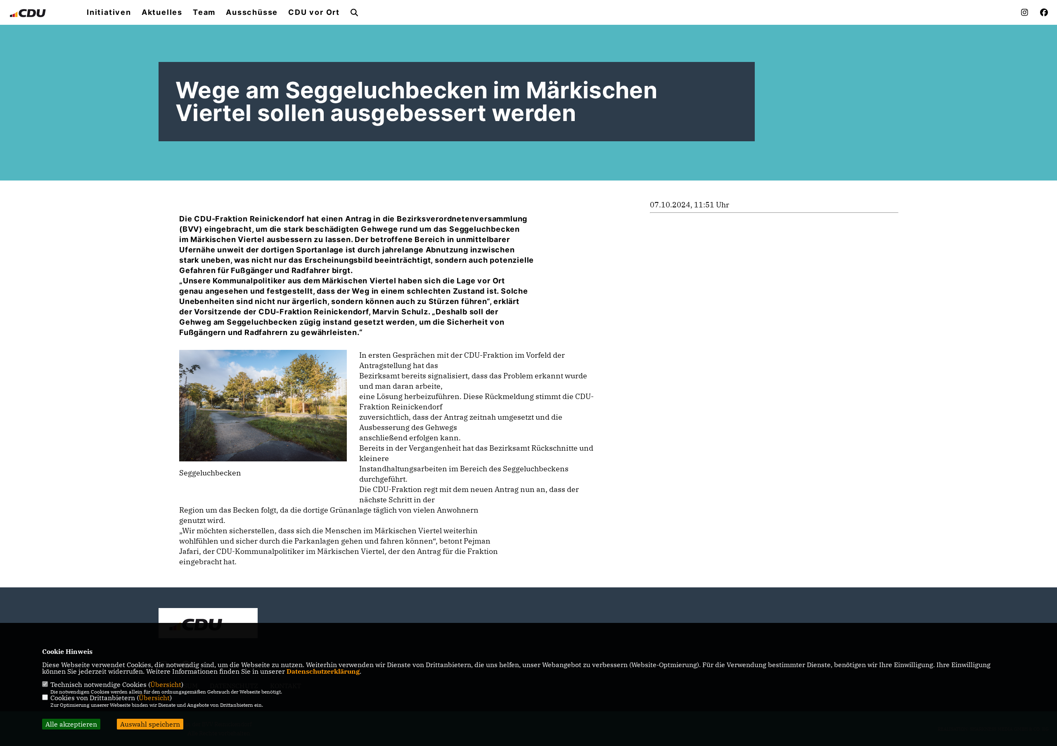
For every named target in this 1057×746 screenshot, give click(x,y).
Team (204, 12)
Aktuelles (162, 12)
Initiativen (109, 12)
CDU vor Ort (314, 12)
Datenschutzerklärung (323, 671)
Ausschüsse (252, 12)
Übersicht (165, 684)
